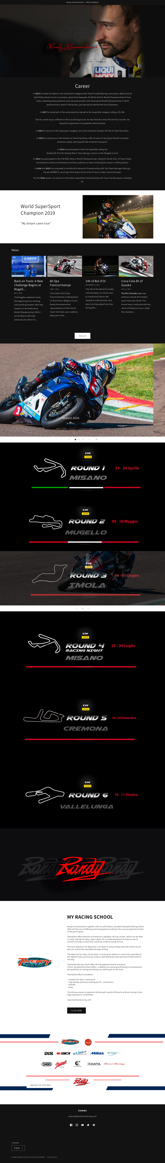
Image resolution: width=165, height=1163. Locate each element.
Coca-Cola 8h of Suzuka (132, 283)
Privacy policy (52, 1157)
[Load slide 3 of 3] (83, 439)
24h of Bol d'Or (96, 281)
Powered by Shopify (38, 1157)
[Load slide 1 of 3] (75, 439)
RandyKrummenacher (24, 1157)
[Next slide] (89, 439)
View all (82, 336)
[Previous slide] (69, 439)
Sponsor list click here (40, 1085)
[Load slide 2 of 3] (79, 439)
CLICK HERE (76, 1010)
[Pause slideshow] (96, 439)
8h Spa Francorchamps (60, 283)
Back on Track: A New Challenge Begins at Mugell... (28, 285)
